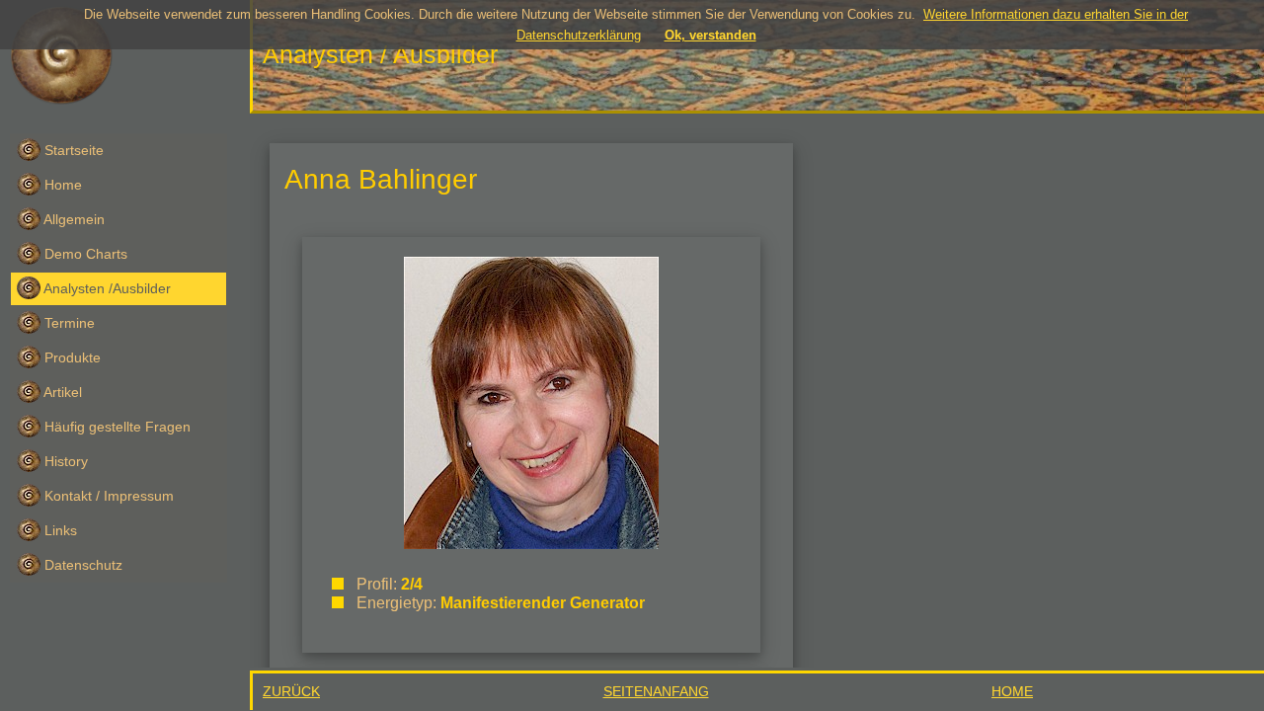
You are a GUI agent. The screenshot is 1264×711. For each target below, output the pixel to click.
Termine (67, 323)
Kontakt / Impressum (107, 496)
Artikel (61, 392)
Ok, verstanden (710, 35)
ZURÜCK (291, 691)
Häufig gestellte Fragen (115, 426)
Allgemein (72, 219)
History (64, 461)
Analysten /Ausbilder (105, 288)
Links (58, 530)
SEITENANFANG (656, 691)
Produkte (70, 357)
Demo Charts (83, 254)
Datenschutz (81, 565)
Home (61, 185)
